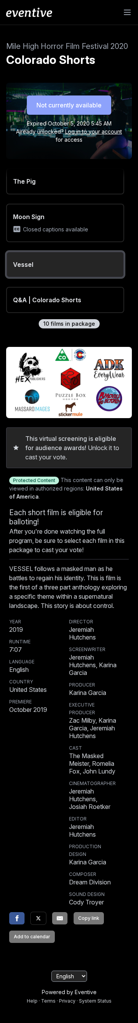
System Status (95, 1001)
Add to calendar (32, 936)
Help (32, 1001)
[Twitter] (38, 918)
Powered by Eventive (69, 992)
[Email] (59, 918)
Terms (48, 1001)
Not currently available (69, 105)
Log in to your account (93, 131)
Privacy (67, 1001)
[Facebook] (17, 918)
